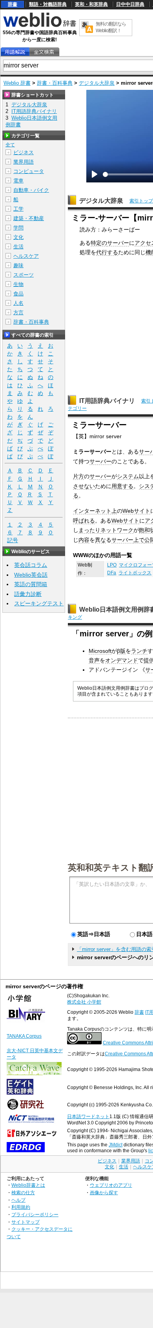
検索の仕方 (23, 1192)
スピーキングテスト (39, 603)
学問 (18, 228)
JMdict (115, 1145)
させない (84, 486)
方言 (18, 312)
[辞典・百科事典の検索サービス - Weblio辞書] (39, 26)
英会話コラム (30, 565)
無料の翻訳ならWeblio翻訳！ (111, 27)
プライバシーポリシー (34, 1214)
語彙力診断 (28, 594)
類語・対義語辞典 (48, 4)
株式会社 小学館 (84, 1002)
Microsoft (100, 651)
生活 (18, 247)
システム (128, 476)
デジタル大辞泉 (97, 83)
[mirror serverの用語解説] (14, 52)
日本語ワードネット (88, 1116)
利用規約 (20, 1207)
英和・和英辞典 (91, 4)
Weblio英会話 (30, 575)
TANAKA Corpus (24, 1036)
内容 (83, 540)
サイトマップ (25, 1221)
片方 (78, 476)
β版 (121, 651)
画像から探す (104, 1192)
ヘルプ (18, 1199)
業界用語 (23, 162)
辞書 (12, 4)
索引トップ (141, 201)
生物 (18, 284)
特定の (99, 243)
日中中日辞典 (130, 4)
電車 (18, 181)
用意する (122, 486)
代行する (107, 252)
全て (10, 144)
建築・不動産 (28, 218)
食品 (18, 294)
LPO (112, 565)
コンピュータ (28, 171)
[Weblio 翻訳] (87, 28)
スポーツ (23, 275)
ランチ (139, 651)
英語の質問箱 (30, 584)
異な (100, 540)
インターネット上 (95, 511)
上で (138, 540)
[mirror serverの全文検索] (43, 52)
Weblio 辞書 (17, 83)
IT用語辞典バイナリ (107, 400)
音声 (94, 660)
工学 (18, 209)
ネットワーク (116, 530)
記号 (12, 540)
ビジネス (23, 152)
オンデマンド (121, 660)
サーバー (118, 243)
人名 (18, 303)
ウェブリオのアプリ (111, 1185)
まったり (89, 530)
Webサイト (136, 511)
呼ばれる (84, 520)
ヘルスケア (26, 256)
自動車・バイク (31, 190)
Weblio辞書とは (28, 1185)
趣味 (18, 265)
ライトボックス (134, 572)
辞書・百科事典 (55, 83)
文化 (18, 237)
